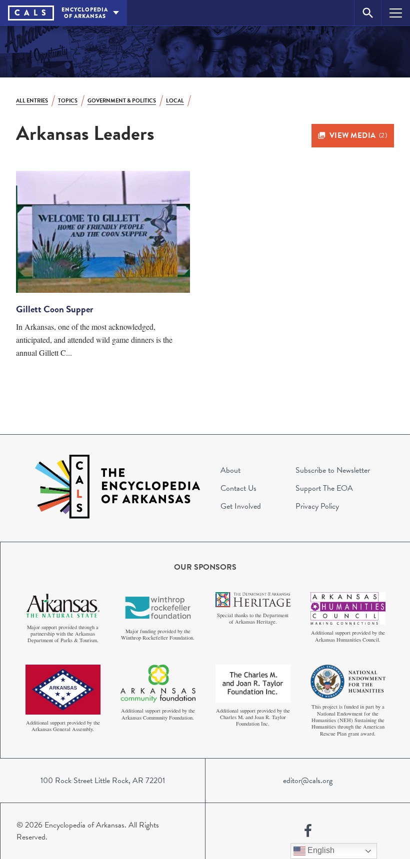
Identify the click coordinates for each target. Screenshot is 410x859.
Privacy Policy (317, 506)
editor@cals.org (307, 781)
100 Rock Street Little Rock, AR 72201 (102, 781)
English (320, 850)
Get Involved (240, 506)
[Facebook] (308, 831)
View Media (359, 135)
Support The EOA (324, 488)
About (230, 470)
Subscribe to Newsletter (333, 470)
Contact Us (238, 488)
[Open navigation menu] (396, 12)
